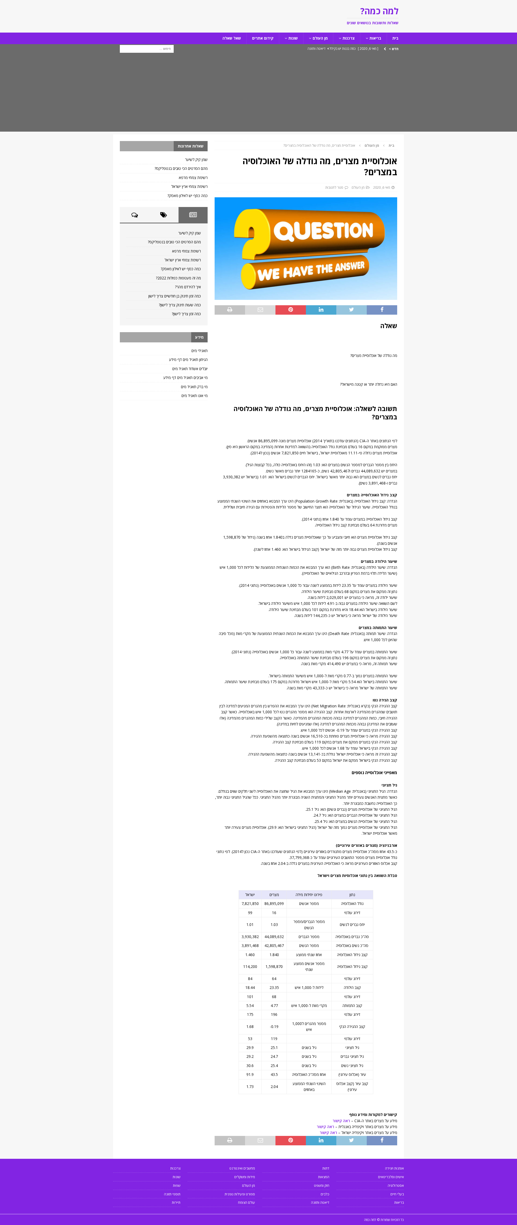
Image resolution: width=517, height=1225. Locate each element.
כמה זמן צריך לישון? (186, 313)
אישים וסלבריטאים (391, 1176)
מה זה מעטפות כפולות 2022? (178, 277)
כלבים (325, 1194)
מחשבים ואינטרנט (242, 1168)
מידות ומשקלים (244, 1176)
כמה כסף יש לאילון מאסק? (187, 195)
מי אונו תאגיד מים (194, 395)
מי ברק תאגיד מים (194, 386)
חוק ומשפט (321, 1185)
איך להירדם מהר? (188, 286)
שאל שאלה (231, 38)
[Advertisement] (258, 94)
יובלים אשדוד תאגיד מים (190, 368)
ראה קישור (341, 1120)
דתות (325, 1168)
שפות (176, 1185)
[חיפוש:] (147, 48)
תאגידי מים (199, 350)
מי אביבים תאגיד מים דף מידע (185, 377)
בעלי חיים (397, 1194)
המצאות (323, 1176)
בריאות (375, 38)
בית (395, 38)
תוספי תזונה (172, 1194)
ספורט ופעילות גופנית (240, 1194)
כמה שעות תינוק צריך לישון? (180, 304)
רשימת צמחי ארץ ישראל (189, 186)
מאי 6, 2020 (381, 187)
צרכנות (349, 38)
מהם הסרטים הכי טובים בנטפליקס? (181, 168)
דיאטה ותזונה (320, 1202)
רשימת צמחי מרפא (193, 177)
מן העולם (320, 38)
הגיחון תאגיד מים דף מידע (188, 359)
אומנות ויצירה (394, 1168)
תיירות (176, 1202)
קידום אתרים (263, 38)
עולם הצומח (246, 1202)
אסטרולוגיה (396, 1185)
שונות (293, 38)
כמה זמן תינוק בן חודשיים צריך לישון (174, 296)
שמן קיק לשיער (196, 159)
